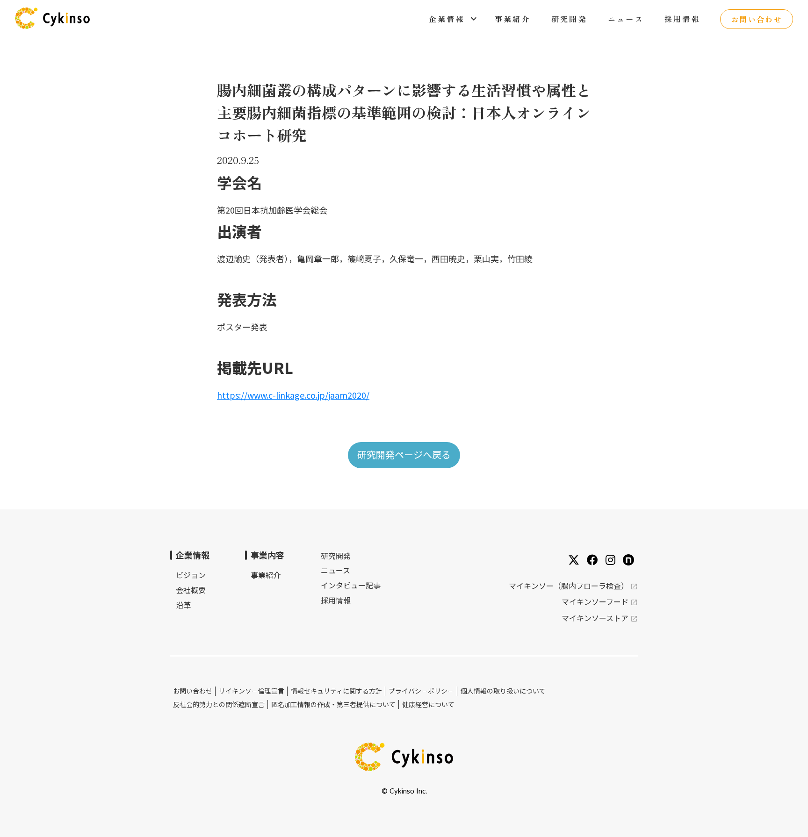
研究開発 (336, 556)
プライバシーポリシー (421, 691)
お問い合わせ (192, 691)
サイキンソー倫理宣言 (251, 691)
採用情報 (336, 600)
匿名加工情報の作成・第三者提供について (333, 704)
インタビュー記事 (351, 585)
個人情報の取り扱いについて (503, 691)
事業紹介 (266, 574)
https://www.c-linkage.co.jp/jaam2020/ (293, 395)
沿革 (183, 604)
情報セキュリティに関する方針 (336, 691)
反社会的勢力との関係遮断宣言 (219, 704)
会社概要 (191, 589)
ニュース (335, 570)
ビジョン (191, 574)
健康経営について (428, 704)
